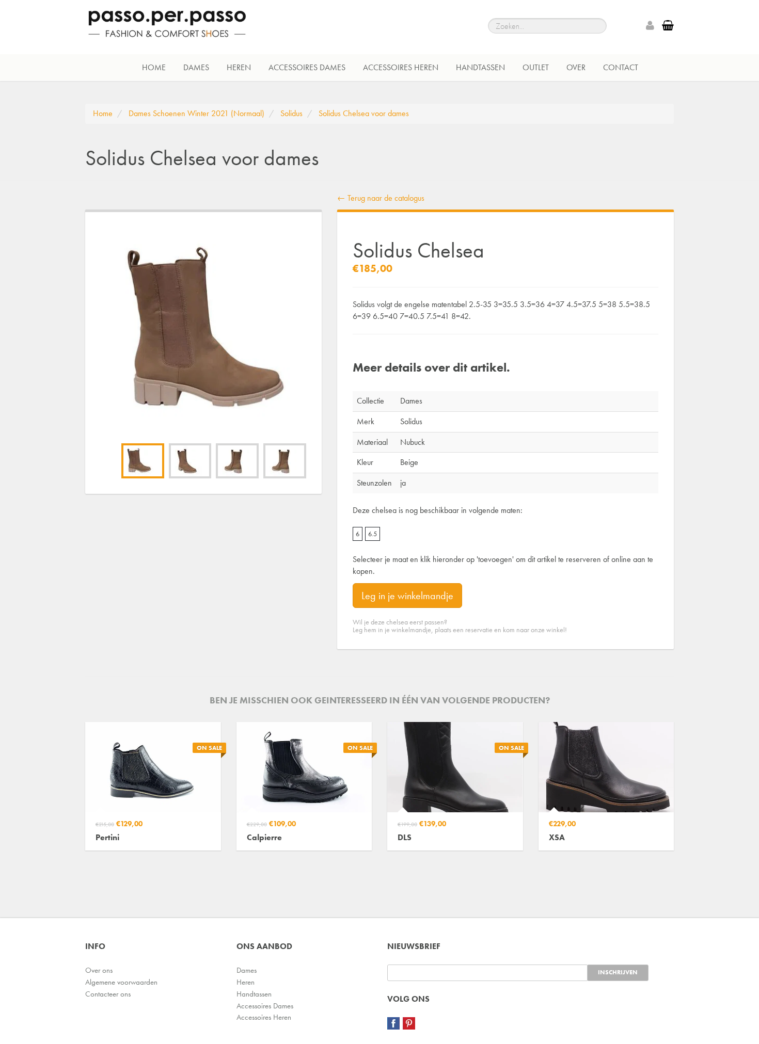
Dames (196, 67)
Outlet (536, 67)
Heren (239, 67)
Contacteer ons (108, 994)
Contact (620, 67)
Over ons (99, 970)
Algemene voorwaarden (121, 982)
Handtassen (480, 67)
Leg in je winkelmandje (407, 595)
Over (576, 67)
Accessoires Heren (400, 67)
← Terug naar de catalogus (380, 197)
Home (154, 67)
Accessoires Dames (306, 67)
